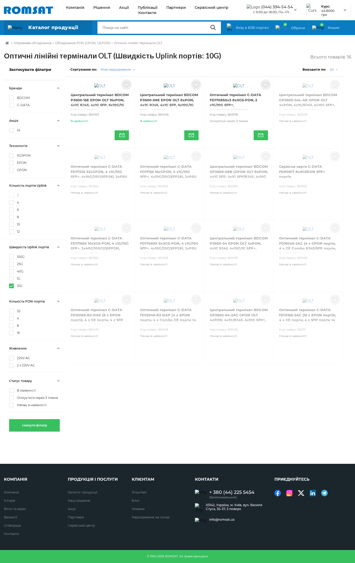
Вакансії (10, 517)
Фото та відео (15, 509)
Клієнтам (139, 492)
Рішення (101, 7)
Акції (124, 7)
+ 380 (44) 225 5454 (231, 492)
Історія (9, 500)
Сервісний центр (211, 7)
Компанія (75, 7)
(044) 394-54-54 (277, 7)
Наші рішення (79, 500)
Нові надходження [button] (116, 69)
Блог (136, 500)
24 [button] (332, 69)
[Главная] (7, 43)
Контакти (147, 12)
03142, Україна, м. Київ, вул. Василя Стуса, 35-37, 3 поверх (234, 507)
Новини (138, 509)
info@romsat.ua (221, 519)
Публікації (147, 7)
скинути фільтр (34, 425)
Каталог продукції (82, 492)
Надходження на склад (150, 517)
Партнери (176, 7)
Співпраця (12, 525)
